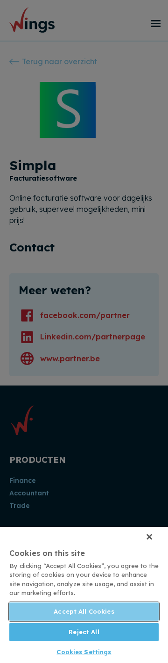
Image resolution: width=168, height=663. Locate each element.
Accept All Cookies (84, 611)
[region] (84, 595)
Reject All (84, 632)
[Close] (149, 537)
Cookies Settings (83, 652)
